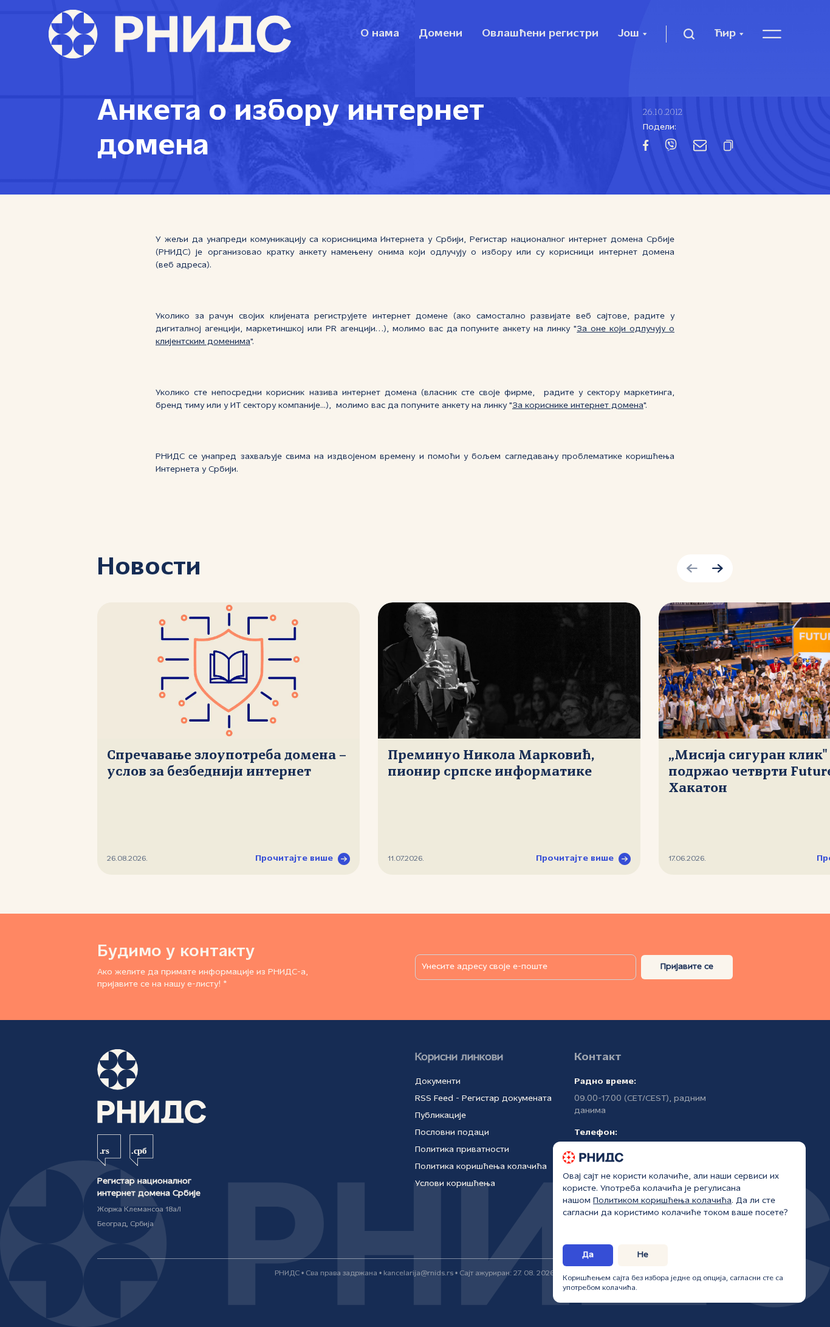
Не (642, 1255)
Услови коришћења (455, 1184)
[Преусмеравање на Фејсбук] (645, 147)
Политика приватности (462, 1150)
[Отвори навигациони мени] (772, 34)
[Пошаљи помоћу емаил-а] (700, 147)
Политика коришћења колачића (481, 1167)
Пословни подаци (452, 1133)
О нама (379, 34)
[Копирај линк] (728, 147)
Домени (440, 34)
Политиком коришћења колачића (662, 1201)
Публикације (440, 1116)
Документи (438, 1082)
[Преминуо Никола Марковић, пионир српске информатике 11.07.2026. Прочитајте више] (509, 670)
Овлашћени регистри (540, 34)
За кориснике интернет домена (577, 406)
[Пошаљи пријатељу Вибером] (670, 147)
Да (588, 1255)
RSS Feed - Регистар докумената (483, 1099)
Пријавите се (686, 967)
